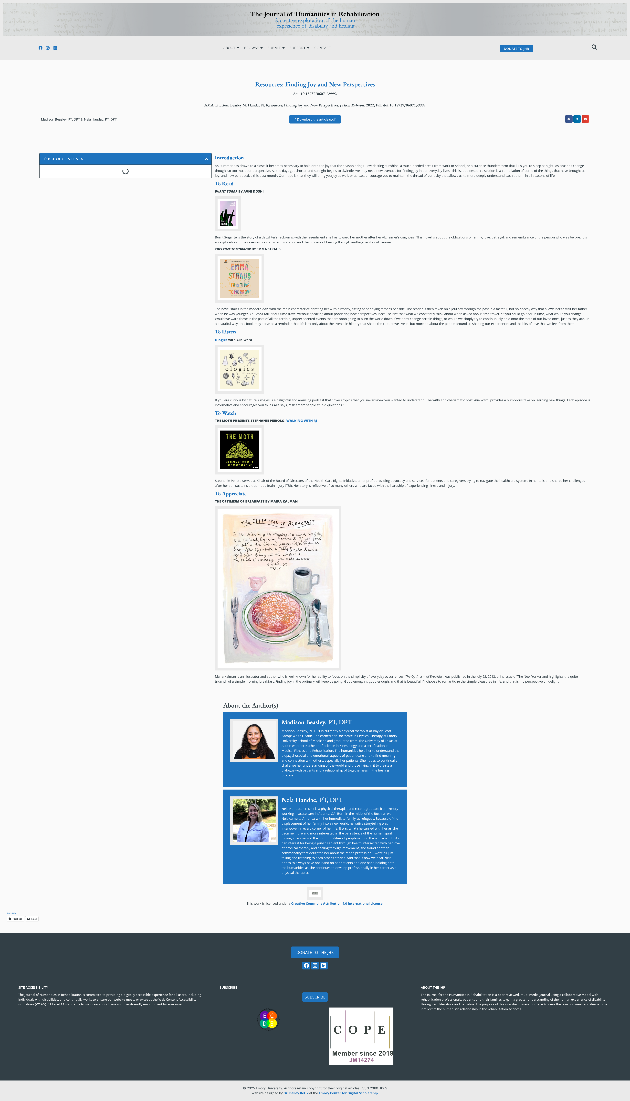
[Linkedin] (55, 48)
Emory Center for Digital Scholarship (348, 1093)
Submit (274, 47)
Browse (251, 47)
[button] (569, 119)
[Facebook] (40, 48)
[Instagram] (48, 48)
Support (297, 47)
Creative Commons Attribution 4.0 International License (337, 903)
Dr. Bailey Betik (296, 1093)
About (229, 47)
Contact (322, 47)
